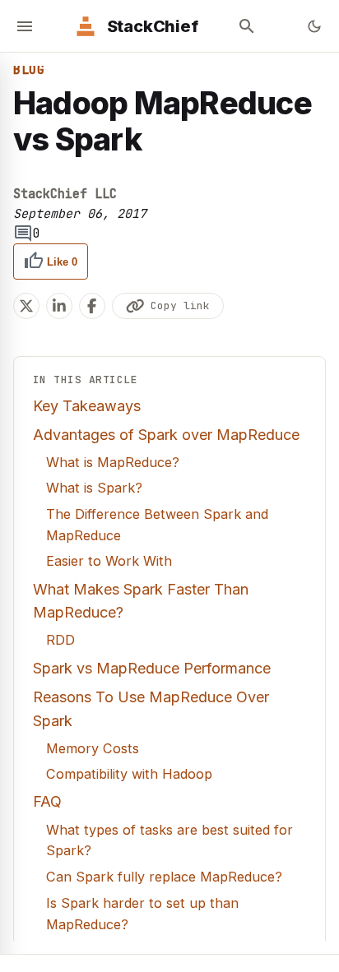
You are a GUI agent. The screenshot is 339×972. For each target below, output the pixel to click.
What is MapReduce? (112, 462)
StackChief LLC (65, 194)
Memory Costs (92, 748)
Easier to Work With (109, 561)
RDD (60, 640)
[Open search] (247, 26)
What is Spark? (94, 487)
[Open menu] (25, 26)
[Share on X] (26, 306)
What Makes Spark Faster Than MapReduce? (140, 601)
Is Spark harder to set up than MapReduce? (142, 914)
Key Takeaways (87, 405)
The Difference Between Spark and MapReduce (157, 525)
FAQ (47, 801)
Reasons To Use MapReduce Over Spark (151, 708)
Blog (28, 70)
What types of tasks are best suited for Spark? (169, 840)
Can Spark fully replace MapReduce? (164, 876)
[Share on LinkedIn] (59, 306)
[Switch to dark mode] (314, 26)
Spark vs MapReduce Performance (152, 668)
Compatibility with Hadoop (129, 774)
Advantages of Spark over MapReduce (166, 434)
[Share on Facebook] (92, 306)
